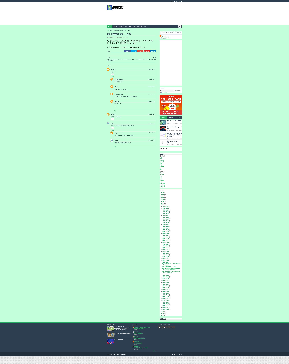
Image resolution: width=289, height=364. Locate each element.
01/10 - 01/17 (165, 307)
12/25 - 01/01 (165, 206)
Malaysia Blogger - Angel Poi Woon (119, 354)
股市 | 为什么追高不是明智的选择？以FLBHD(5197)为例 (171, 272)
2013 (162, 315)
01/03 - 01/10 (165, 309)
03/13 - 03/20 (165, 291)
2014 (162, 313)
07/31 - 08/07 (165, 244)
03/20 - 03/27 (165, 289)
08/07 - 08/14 (165, 242)
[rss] (181, 1)
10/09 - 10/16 (165, 226)
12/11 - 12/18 (165, 210)
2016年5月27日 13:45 (151, 94)
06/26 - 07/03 (165, 253)
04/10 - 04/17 (165, 284)
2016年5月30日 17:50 (151, 140)
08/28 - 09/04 (165, 237)
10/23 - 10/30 (165, 222)
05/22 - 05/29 (165, 262)
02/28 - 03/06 (165, 295)
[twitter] (174, 1)
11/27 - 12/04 (165, 213)
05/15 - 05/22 (165, 275)
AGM (161, 163)
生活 (145, 26)
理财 (114, 26)
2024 (162, 192)
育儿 (125, 26)
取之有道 (136, 337)
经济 (161, 169)
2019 (162, 199)
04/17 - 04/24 (165, 282)
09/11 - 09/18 (165, 233)
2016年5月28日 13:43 (151, 123)
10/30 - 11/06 (165, 220)
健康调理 (139, 26)
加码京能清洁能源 (138, 343)
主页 (110, 26)
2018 (162, 201)
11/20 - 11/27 (165, 215)
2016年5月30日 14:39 (151, 132)
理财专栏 (162, 160)
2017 (162, 203)
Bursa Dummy (137, 332)
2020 (162, 197)
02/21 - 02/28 (165, 296)
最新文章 (163, 117)
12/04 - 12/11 (165, 212)
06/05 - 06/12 (165, 258)
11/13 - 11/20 (165, 217)
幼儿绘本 (162, 174)
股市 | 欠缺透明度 (118, 339)
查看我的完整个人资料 (165, 38)
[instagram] (179, 1)
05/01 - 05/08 (165, 278)
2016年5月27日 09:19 (151, 79)
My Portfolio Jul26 (138, 333)
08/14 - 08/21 (165, 240)
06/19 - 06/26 (165, 255)
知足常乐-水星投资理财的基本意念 (142, 327)
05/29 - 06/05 (165, 260)
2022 (162, 194)
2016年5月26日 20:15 (151, 69)
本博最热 (171, 117)
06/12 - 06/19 (165, 256)
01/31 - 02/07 (165, 302)
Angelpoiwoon (118, 79)
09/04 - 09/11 (165, 235)
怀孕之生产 (162, 186)
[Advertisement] (154, 14)
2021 (162, 196)
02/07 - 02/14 (165, 300)
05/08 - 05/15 (165, 277)
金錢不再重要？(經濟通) (139, 338)
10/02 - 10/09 (165, 228)
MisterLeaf (136, 346)
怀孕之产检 (162, 185)
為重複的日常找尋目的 (139, 328)
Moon (112, 123)
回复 (112, 74)
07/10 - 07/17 (165, 249)
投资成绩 (162, 166)
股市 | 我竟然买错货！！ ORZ (169, 266)
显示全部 (154, 350)
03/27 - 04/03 (165, 287)
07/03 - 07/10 (165, 251)
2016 (162, 205)
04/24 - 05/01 (165, 280)
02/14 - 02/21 (165, 298)
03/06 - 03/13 (165, 293)
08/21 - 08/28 (165, 238)
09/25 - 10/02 (165, 229)
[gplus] (176, 1)
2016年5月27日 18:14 (151, 101)
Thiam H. (113, 69)
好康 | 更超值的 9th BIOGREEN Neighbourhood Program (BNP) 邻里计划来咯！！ (122, 328)
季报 (161, 165)
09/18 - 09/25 (165, 231)
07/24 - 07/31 (165, 246)
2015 (162, 311)
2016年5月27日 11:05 (151, 86)
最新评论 (178, 117)
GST (161, 168)
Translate (165, 92)
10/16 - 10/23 (165, 224)
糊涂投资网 (136, 341)
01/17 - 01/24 (165, 305)
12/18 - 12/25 (165, 208)
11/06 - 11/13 (165, 219)
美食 (130, 26)
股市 (119, 26)
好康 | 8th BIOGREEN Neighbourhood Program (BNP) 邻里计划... (171, 269)
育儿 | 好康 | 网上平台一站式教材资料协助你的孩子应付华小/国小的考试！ (174, 135)
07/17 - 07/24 (165, 247)
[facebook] (172, 354)
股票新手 (162, 162)
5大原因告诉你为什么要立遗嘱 (141, 347)
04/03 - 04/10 (165, 286)
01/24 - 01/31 (165, 303)
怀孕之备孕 (162, 183)
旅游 (161, 179)
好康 (134, 26)
